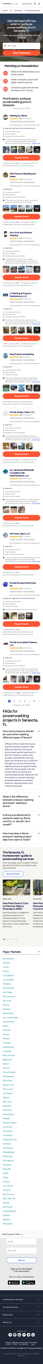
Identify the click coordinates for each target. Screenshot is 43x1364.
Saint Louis (8, 1089)
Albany (6, 1097)
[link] (21, 120)
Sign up (21, 1260)
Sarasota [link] (18, 10)
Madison (7, 1219)
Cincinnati (7, 1127)
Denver (6, 1005)
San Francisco (9, 996)
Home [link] (5, 10)
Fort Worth (8, 1186)
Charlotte (7, 1110)
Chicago (7, 1043)
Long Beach (8, 975)
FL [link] (11, 10)
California (15, 1343)
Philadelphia (8, 1152)
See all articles (13, 874)
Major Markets (12, 952)
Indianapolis (8, 1047)
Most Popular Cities (11, 1234)
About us (7, 1322)
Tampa (6, 1034)
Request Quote (22, 157)
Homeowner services (13, 1299)
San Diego (7, 992)
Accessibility (33, 1344)
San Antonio (8, 1194)
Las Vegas (7, 1093)
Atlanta (6, 1038)
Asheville (7, 1106)
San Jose (7, 1001)
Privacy (8, 1343)
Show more (36, 143)
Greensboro (8, 1114)
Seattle (6, 1215)
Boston (6, 1064)
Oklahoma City (10, 1139)
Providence (8, 1160)
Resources (8, 1314)
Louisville (7, 1051)
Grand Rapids (9, 1072)
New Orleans (9, 1055)
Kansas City (8, 1085)
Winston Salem (10, 1123)
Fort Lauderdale (10, 1017)
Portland (7, 1144)
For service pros (10, 1307)
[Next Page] (38, 701)
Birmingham (8, 958)
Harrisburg (8, 1148)
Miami (5, 1026)
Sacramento (8, 988)
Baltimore (7, 1059)
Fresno (6, 971)
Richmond (7, 1207)
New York (7, 1102)
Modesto (7, 984)
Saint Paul (7, 1080)
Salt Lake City (9, 1198)
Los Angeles (8, 979)
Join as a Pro (27, 4)
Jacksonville (8, 1022)
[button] (6, 149)
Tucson (6, 967)
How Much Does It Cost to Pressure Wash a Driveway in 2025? (15, 906)
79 (34, 701)
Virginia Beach (9, 1211)
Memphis (7, 1165)
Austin (5, 1173)
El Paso (6, 1181)
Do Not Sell (23, 1343)
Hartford (7, 1009)
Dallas (5, 1177)
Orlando (6, 1030)
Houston (7, 1190)
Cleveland (7, 1131)
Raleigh (6, 1118)
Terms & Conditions (35, 1348)
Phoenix (6, 963)
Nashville (7, 1169)
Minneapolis (8, 1076)
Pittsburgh (7, 1156)
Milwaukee (8, 1224)
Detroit (6, 1068)
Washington (8, 1013)
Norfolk (6, 1203)
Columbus (7, 1135)
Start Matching (21, 52)
